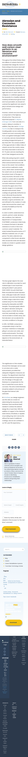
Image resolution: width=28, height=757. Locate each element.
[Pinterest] (19, 447)
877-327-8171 (5, 674)
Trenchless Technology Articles (14, 566)
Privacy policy (5, 687)
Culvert (7, 561)
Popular (6, 571)
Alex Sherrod (9, 32)
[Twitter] (12, 447)
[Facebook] (9, 447)
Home (3, 11)
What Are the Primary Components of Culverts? (15, 581)
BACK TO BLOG (9, 435)
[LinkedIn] (15, 447)
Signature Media (4, 692)
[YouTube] (5, 652)
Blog (8, 11)
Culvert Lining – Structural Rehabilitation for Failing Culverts (12, 592)
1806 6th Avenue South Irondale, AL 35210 (5, 665)
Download (13, 622)
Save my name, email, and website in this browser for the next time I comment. (13, 520)
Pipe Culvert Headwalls (9, 597)
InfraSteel (7, 397)
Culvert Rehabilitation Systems (13, 563)
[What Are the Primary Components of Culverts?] (5, 575)
